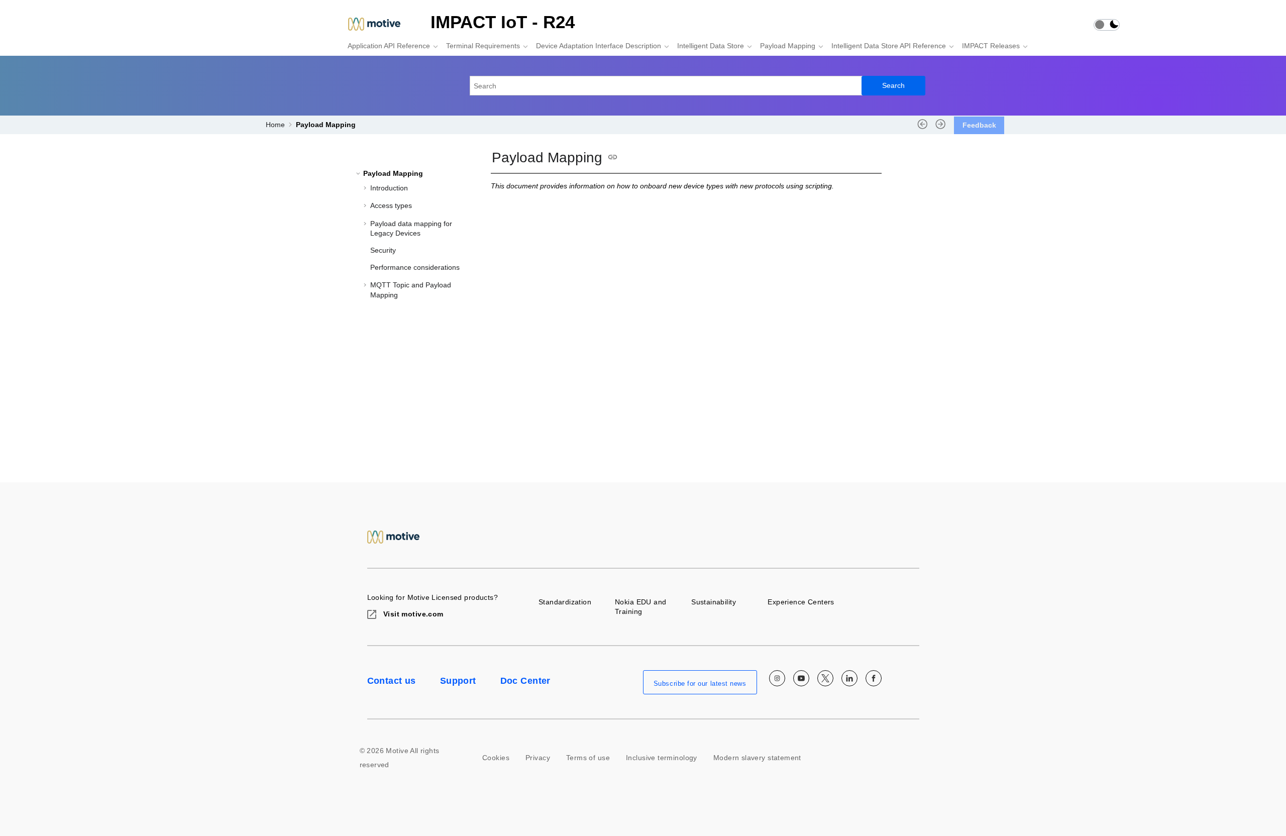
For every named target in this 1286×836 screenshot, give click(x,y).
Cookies (495, 758)
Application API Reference (389, 46)
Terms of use (588, 758)
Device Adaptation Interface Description (598, 46)
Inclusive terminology (661, 758)
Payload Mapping (787, 46)
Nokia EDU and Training (640, 606)
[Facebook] (874, 678)
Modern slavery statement (757, 758)
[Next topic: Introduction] (940, 128)
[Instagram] (777, 678)
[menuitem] (390, 46)
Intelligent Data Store (710, 46)
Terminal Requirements (483, 46)
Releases (991, 46)
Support (458, 681)
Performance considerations (415, 267)
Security (383, 250)
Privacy (537, 758)
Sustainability (713, 602)
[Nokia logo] (393, 537)
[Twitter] (825, 678)
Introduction (389, 188)
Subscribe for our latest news (700, 683)
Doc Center (525, 681)
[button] (359, 173)
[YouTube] (801, 678)
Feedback (979, 125)
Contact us (391, 681)
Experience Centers (801, 602)
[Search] (893, 85)
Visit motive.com (412, 614)
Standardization (565, 602)
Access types (391, 205)
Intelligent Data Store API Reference (888, 46)
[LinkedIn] (849, 678)
